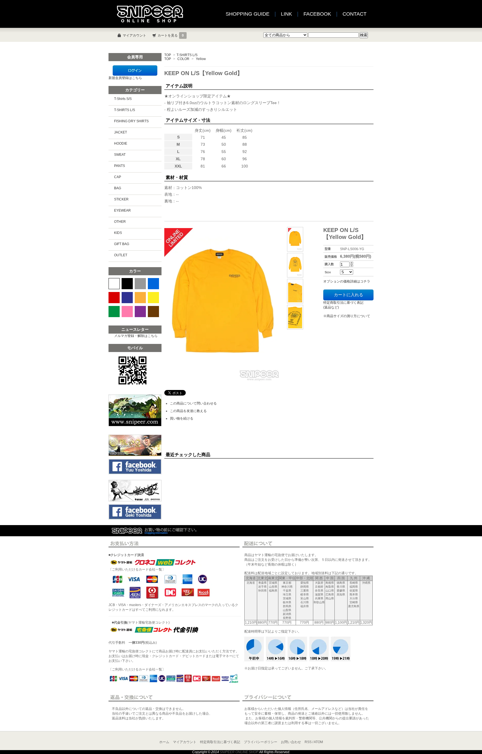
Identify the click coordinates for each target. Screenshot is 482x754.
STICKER (121, 199)
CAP (117, 177)
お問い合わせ (291, 742)
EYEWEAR (122, 210)
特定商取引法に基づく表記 (220, 742)
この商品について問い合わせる (193, 403)
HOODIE (120, 143)
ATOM (318, 742)
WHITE (114, 283)
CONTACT (355, 14)
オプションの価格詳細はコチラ (346, 281)
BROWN (153, 311)
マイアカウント (134, 35)
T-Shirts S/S (123, 99)
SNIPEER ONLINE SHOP (239, 752)
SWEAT (120, 155)
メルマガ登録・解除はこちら (136, 336)
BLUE (153, 283)
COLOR (183, 59)
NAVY (127, 297)
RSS (308, 742)
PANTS (119, 166)
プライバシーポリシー (260, 742)
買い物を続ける (181, 418)
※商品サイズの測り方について (346, 316)
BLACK (127, 283)
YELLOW (153, 297)
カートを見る (171, 35)
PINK (127, 311)
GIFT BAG (121, 244)
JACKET (120, 132)
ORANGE (140, 297)
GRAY (140, 283)
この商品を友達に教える (188, 411)
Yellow (201, 59)
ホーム (164, 742)
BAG (117, 188)
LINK (286, 14)
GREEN (114, 311)
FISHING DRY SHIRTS (131, 121)
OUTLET (120, 255)
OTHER (120, 222)
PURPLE (140, 311)
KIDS (118, 233)
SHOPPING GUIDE (247, 14)
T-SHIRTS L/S (187, 55)
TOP (167, 55)
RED (114, 297)
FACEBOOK (317, 14)
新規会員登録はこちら (125, 78)
